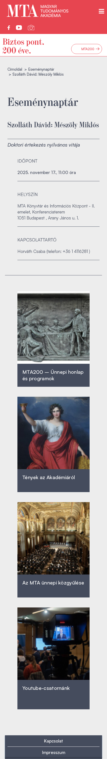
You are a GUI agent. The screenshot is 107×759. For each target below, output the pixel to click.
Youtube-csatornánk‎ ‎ (46, 688)
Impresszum (53, 752)
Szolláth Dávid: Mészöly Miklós (53, 124)
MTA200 (90, 49)
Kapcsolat (53, 741)
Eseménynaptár (41, 69)
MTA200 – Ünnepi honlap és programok (53, 375)
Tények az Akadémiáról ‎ (48, 477)
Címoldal (14, 69)
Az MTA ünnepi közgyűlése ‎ (53, 582)
